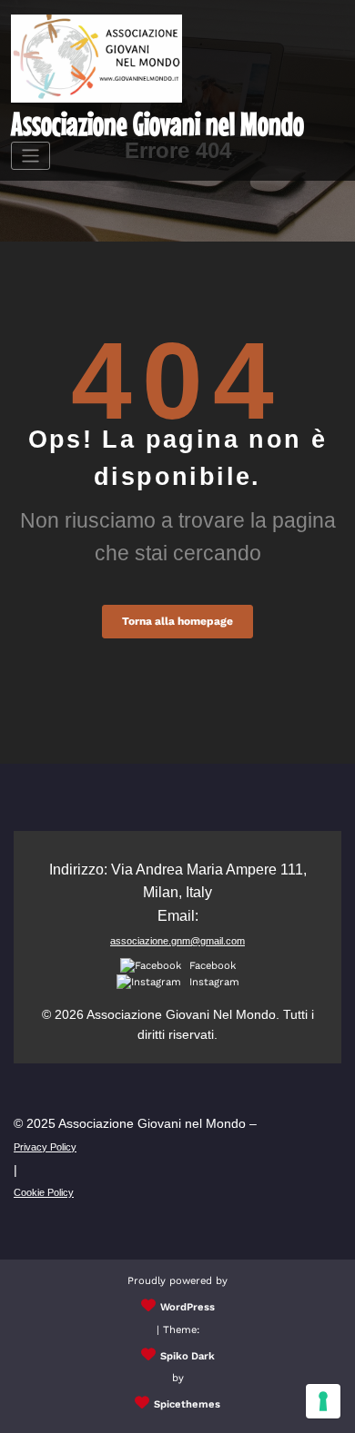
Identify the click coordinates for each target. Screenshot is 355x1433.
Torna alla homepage (177, 621)
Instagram (212, 982)
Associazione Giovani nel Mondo (157, 123)
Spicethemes (187, 1404)
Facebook (211, 966)
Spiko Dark (187, 1356)
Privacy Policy (45, 1146)
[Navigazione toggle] (30, 156)
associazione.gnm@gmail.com (177, 940)
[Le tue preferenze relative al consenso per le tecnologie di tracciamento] (323, 1401)
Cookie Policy (44, 1192)
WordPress (187, 1307)
